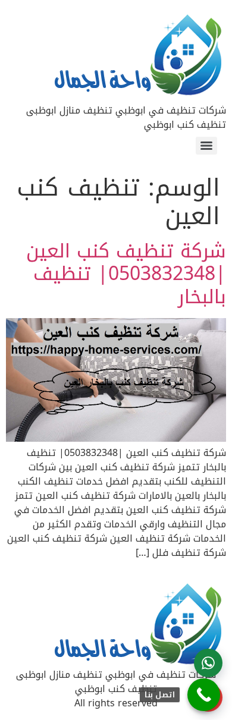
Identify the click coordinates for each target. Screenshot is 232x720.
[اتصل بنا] (203, 694)
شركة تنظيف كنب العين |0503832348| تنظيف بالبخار (126, 274)
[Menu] (206, 146)
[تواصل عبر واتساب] (208, 663)
